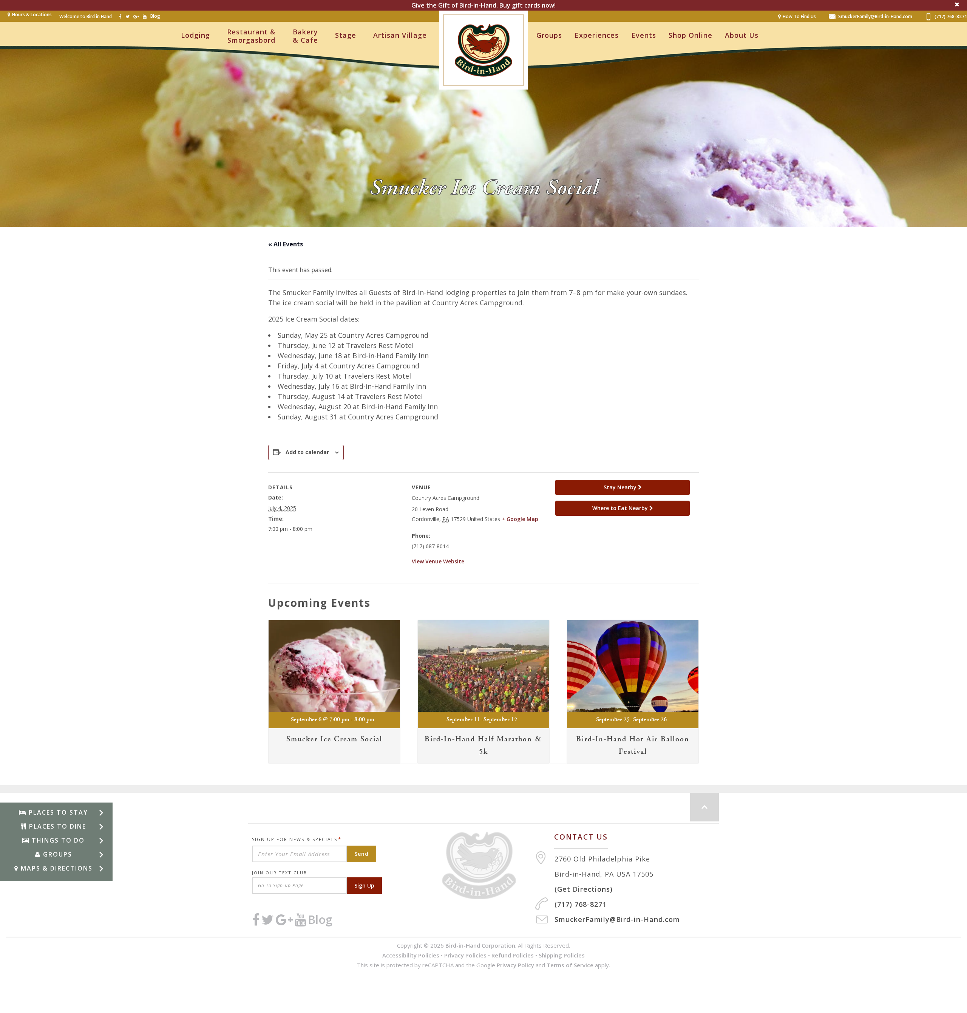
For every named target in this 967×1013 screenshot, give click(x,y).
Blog (155, 16)
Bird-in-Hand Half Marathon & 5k (483, 745)
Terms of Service (570, 965)
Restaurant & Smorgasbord (251, 36)
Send (361, 853)
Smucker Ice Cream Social (334, 739)
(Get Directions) (584, 889)
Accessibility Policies (410, 955)
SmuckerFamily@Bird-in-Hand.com (875, 16)
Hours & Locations (32, 14)
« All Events (285, 244)
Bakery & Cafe (305, 36)
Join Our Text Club (279, 872)
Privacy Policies (465, 955)
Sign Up (364, 885)
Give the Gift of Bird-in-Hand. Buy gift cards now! (483, 5)
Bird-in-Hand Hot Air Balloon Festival (632, 745)
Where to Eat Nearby (620, 508)
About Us (741, 35)
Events (643, 35)
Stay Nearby (621, 487)
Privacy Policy (515, 965)
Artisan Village (400, 35)
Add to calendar (307, 452)
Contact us (581, 837)
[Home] (488, 865)
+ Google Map (520, 519)
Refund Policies (512, 955)
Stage (345, 35)
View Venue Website (438, 561)
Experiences (597, 35)
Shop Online (690, 35)
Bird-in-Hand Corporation (480, 945)
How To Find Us (799, 16)
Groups (549, 35)
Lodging (195, 35)
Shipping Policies (562, 955)
